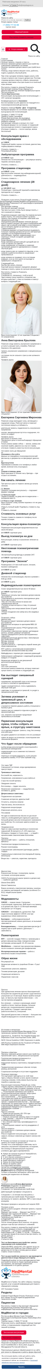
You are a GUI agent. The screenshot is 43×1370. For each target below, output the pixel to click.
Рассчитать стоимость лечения (21, 37)
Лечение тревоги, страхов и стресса (15, 62)
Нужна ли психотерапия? (13, 1162)
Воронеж (17, 1318)
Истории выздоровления (25, 1297)
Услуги (10, 1296)
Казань (24, 1318)
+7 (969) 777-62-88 (11, 25)
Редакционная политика (10, 1308)
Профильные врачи (32, 91)
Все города (5, 1297)
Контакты (33, 1309)
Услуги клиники (7, 60)
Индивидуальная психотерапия (21, 585)
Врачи (16, 1296)
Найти (27, 20)
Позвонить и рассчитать (10, 200)
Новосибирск (33, 1318)
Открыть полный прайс (10, 507)
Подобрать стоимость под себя (20, 507)
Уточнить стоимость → (10, 149)
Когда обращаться (25, 89)
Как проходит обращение (28, 1306)
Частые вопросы (7, 92)
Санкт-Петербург (26, 1316)
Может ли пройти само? (12, 1164)
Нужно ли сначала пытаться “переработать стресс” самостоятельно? (19, 1154)
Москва (17, 1316)
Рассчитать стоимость (10, 272)
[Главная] (3, 49)
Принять (21, 1367)
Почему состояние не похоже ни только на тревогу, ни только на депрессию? (18, 1141)
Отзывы (22, 1296)
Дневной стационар (13, 573)
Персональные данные (21, 1309)
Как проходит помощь (9, 89)
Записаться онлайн (8, 1299)
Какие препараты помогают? (14, 1160)
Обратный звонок (21, 32)
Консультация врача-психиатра (20, 524)
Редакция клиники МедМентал (17, 201)
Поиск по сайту (7, 18)
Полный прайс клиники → (30, 200)
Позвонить (29, 87)
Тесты (12, 1297)
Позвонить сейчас (8, 618)
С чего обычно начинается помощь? (17, 1157)
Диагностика (6, 91)
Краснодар (5, 1318)
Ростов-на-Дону (7, 1316)
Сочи (12, 1318)
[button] (16, 49)
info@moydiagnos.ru (25, 5)
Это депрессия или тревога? (14, 1159)
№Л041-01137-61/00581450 (19, 120)
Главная (4, 59)
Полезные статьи (32, 1296)
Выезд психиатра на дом (16, 536)
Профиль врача (7, 360)
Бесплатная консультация (14, 1332)
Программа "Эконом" (14, 561)
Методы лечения (17, 91)
